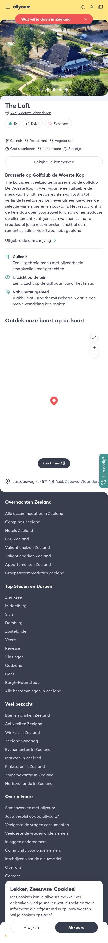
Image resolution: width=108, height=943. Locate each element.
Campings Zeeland (22, 521)
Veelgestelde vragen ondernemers (37, 833)
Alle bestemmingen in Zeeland (33, 690)
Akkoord (76, 927)
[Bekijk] (41, 89)
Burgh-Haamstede (22, 682)
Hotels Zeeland (19, 530)
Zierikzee (13, 597)
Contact (12, 875)
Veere (10, 639)
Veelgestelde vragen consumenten (37, 824)
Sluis (9, 614)
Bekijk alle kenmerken (54, 161)
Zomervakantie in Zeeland (29, 774)
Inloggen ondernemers (25, 841)
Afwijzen (31, 927)
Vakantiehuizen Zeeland (27, 547)
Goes (9, 673)
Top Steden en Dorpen (28, 586)
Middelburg (16, 605)
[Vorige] (9, 60)
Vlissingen (14, 656)
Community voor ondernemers (33, 850)
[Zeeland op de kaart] (100, 7)
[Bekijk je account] (91, 7)
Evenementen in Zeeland (28, 749)
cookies (25, 896)
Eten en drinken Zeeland (27, 715)
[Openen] (94, 337)
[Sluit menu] (8, 7)
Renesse (12, 648)
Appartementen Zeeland (28, 564)
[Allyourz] (21, 7)
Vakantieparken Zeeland (28, 555)
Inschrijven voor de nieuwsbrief (33, 858)
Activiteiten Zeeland (23, 723)
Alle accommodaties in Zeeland (34, 513)
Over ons (13, 867)
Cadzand (13, 665)
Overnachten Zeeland (28, 502)
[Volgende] (99, 60)
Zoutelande (15, 631)
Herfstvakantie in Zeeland (29, 783)
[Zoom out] (94, 354)
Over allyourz (19, 797)
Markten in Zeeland (23, 757)
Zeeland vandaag (21, 740)
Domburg (14, 622)
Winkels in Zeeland (22, 732)
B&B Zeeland (17, 538)
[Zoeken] (83, 7)
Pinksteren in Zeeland (25, 766)
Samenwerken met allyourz (30, 807)
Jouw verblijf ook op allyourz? (32, 816)
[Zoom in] (94, 347)
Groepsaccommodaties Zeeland (34, 572)
